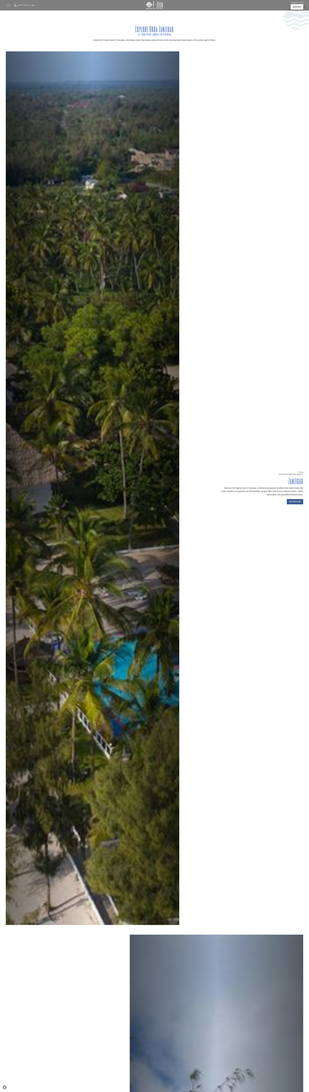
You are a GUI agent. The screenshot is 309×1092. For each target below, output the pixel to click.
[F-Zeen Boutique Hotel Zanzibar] (154, 5)
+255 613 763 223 (23, 5)
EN (33, 5)
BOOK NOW (297, 7)
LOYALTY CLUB (297, 2)
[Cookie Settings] (4, 1087)
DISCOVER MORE (295, 502)
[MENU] (9, 5)
